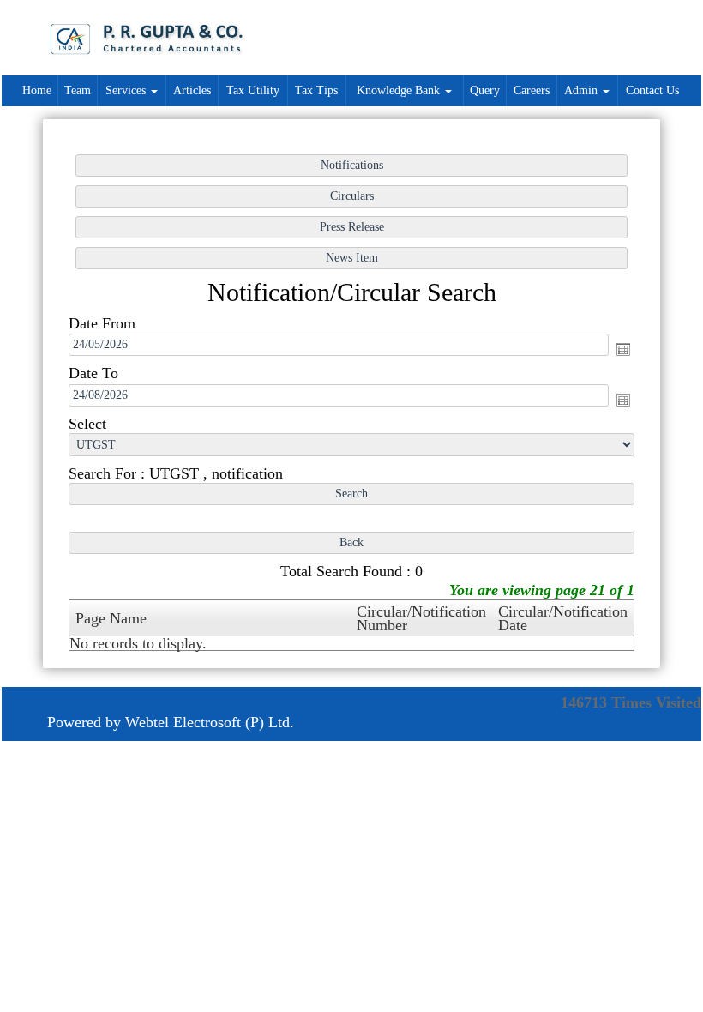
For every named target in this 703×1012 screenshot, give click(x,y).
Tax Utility (252, 90)
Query (485, 90)
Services (127, 90)
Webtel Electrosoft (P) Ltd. (209, 722)
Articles (192, 90)
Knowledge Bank (400, 90)
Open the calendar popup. (623, 349)
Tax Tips (316, 90)
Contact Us (652, 90)
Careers (532, 90)
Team (77, 90)
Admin (582, 90)
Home (36, 90)
